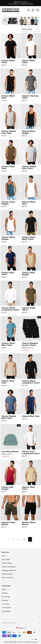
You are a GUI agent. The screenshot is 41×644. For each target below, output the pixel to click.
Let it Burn (5, 604)
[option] (20, 3)
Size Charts (6, 559)
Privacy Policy (7, 563)
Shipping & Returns (9, 570)
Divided (4, 593)
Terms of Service (8, 577)
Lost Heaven (6, 607)
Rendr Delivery (7, 574)
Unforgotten (6, 611)
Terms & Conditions (9, 567)
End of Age (6, 596)
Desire (4, 589)
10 (24, 539)
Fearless (5, 600)
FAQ (3, 556)
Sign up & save (9, 622)
